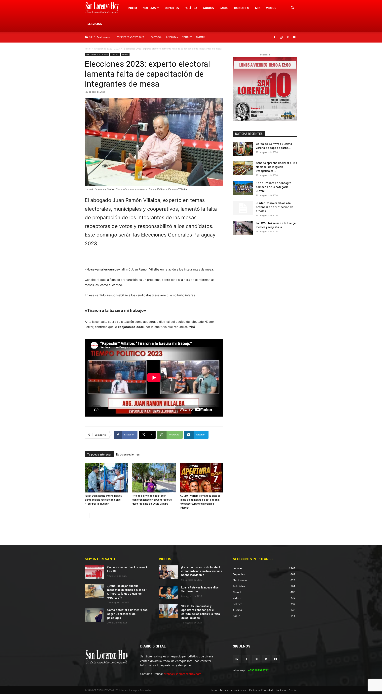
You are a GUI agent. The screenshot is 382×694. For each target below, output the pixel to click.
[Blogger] (237, 659)
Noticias (149, 8)
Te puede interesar (99, 454)
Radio (223, 8)
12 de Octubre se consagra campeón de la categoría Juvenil (273, 187)
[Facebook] (275, 37)
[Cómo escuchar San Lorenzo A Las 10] (94, 572)
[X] (288, 37)
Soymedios (146, 690)
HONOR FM (241, 8)
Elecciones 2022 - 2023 (107, 48)
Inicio (132, 8)
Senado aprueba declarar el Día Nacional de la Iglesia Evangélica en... (276, 167)
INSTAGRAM (172, 37)
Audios (208, 8)
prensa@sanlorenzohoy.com (182, 674)
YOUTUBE (187, 37)
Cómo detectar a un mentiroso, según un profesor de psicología (127, 613)
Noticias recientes (128, 454)
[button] (292, 8)
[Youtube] (294, 37)
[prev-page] (87, 515)
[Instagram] (281, 37)
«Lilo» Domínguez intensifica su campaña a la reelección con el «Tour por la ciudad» (103, 499)
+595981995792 (258, 670)
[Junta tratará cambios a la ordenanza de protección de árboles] (243, 208)
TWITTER (200, 37)
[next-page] (93, 515)
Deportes (172, 8)
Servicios (95, 24)
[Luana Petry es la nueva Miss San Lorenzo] (168, 592)
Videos (271, 8)
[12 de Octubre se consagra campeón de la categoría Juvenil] (243, 188)
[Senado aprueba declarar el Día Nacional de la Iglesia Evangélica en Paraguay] (243, 168)
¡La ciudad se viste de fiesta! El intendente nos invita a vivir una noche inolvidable (201, 571)
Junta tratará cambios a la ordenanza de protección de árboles (274, 207)
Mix (257, 8)
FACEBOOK (156, 37)
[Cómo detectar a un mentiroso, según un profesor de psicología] (94, 615)
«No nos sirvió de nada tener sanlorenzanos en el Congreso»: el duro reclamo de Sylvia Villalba (152, 499)
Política (190, 8)
